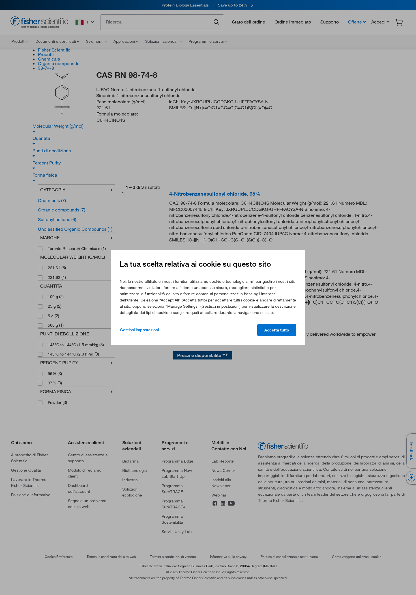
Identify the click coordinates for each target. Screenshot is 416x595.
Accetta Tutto (276, 330)
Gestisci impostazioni (139, 329)
